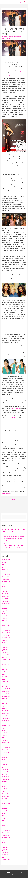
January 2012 (5, 798)
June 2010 (4, 845)
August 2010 (5, 840)
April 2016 (4, 708)
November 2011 (6, 803)
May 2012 (4, 791)
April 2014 (4, 767)
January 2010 (5, 857)
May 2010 (4, 847)
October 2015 (5, 723)
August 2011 (5, 811)
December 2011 (6, 801)
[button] (20, 2)
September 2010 (6, 837)
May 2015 (4, 735)
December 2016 (6, 689)
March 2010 (5, 852)
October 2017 (5, 664)
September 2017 (6, 667)
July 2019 (4, 613)
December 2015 (6, 718)
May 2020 (4, 591)
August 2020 (5, 584)
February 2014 (5, 772)
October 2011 (5, 806)
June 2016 (4, 703)
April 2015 (4, 737)
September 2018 (6, 637)
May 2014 (4, 764)
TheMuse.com (15, 418)
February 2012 (5, 796)
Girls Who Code (16, 408)
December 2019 (6, 601)
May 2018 (4, 647)
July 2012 (4, 786)
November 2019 (6, 603)
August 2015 (5, 728)
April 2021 (4, 567)
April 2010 (4, 850)
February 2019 (5, 625)
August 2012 (5, 784)
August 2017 (5, 669)
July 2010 (4, 842)
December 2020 (6, 574)
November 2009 (6, 862)
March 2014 (5, 769)
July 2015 (4, 730)
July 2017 (4, 672)
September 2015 (6, 725)
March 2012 (5, 793)
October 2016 (5, 694)
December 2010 (6, 830)
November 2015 (6, 720)
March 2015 (5, 740)
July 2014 (4, 759)
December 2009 (6, 859)
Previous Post (14, 499)
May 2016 (4, 706)
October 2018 (5, 635)
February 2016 (5, 713)
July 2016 (4, 701)
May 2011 (4, 818)
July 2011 (4, 813)
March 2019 (5, 623)
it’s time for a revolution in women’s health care (14, 545)
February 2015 (5, 742)
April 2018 (4, 650)
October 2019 (5, 606)
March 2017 (5, 681)
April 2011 (4, 820)
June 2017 (4, 674)
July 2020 (4, 586)
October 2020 (5, 579)
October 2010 (5, 835)
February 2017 (5, 684)
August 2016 (5, 698)
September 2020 (6, 581)
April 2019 (4, 620)
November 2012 (6, 776)
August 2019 (5, 611)
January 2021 (5, 572)
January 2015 (5, 745)
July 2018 (4, 642)
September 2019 (6, 608)
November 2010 (6, 833)
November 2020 (6, 576)
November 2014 (6, 750)
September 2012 (6, 781)
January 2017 (5, 686)
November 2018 (6, 633)
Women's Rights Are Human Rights (11, 36)
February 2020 (5, 596)
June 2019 (4, 615)
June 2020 (4, 589)
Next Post (14, 503)
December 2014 (6, 747)
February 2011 (5, 825)
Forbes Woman (6, 59)
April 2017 (4, 679)
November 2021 (6, 559)
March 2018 (5, 652)
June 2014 (4, 762)
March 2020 (5, 594)
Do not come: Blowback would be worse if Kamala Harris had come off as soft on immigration (12, 541)
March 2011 (5, 823)
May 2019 (4, 618)
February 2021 (5, 569)
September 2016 (6, 696)
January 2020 (5, 598)
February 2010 (5, 854)
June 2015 (4, 733)
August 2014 (5, 757)
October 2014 (5, 752)
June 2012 (4, 789)
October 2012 (5, 779)
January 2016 (5, 715)
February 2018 (5, 655)
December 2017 (6, 659)
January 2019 (5, 628)
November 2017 (6, 662)
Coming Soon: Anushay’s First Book (11, 548)
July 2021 (4, 562)
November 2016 (6, 691)
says (24, 230)
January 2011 (5, 828)
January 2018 (5, 657)
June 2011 (4, 815)
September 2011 (6, 808)
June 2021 (4, 564)
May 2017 (4, 676)
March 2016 (5, 711)
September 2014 (6, 754)
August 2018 (5, 640)
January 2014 (5, 774)
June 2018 (4, 645)
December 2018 (6, 630)
